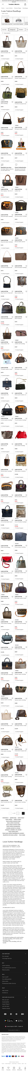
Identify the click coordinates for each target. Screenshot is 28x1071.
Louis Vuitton (9, 8)
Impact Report (5, 1004)
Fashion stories (6, 1008)
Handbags (25, 8)
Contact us (5, 992)
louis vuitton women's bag (13, 821)
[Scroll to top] (23, 813)
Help (3, 988)
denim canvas (20, 925)
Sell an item (5, 981)
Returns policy (6, 970)
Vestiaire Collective (8, 997)
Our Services (6, 953)
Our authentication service (9, 967)
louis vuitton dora (13, 831)
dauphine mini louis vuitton (10, 835)
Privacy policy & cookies (13, 1030)
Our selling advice (6, 979)
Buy (3, 963)
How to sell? (5, 977)
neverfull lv (5, 818)
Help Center (5, 990)
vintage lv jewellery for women (13, 830)
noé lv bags (21, 818)
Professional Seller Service (9, 983)
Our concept (5, 956)
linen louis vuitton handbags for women (13, 833)
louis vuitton (9, 819)
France (3, 1063)
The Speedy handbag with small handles (13, 937)
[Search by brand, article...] (2, 4)
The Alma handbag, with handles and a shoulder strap (13, 939)
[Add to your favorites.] (12, 51)
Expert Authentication (20, 167)
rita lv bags (22, 835)
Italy (25, 1063)
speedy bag (13, 818)
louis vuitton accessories (13, 826)
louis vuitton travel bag (13, 823)
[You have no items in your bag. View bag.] (25, 4)
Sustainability (5, 1002)
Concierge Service (7, 958)
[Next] (17, 813)
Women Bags (17, 8)
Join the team (5, 1006)
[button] (25, 4)
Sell (3, 974)
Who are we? (5, 1000)
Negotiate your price (6, 167)
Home (2, 8)
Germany (19, 1063)
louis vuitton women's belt (13, 824)
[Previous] (10, 813)
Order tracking (6, 965)
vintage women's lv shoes (13, 828)
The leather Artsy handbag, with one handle (12, 942)
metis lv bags (17, 819)
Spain (23, 1063)
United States (14, 1063)
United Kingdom (8, 1063)
